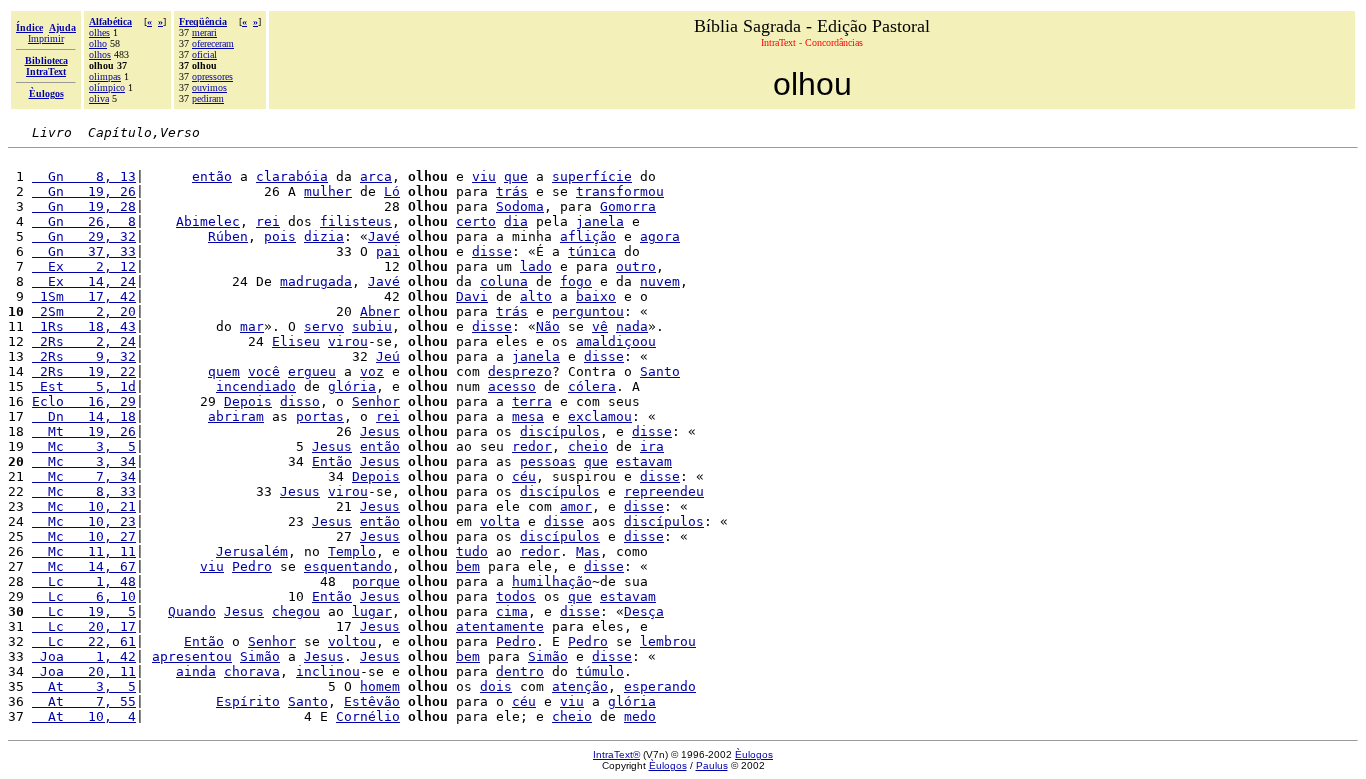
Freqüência (203, 21)
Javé (384, 236)
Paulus (712, 765)
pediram (208, 98)
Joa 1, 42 (84, 656)
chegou (296, 611)
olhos (100, 54)
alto (536, 296)
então (212, 176)
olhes (99, 32)
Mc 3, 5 (84, 446)
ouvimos (209, 87)
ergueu (312, 371)
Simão (260, 656)
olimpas (105, 76)
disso (300, 401)
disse (492, 251)
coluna (504, 281)
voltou (352, 641)
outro (636, 266)
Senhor (376, 401)
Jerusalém (252, 551)
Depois (248, 401)
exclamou (600, 416)
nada (632, 326)
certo (476, 221)
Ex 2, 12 (84, 266)
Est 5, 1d (84, 386)
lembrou (668, 641)
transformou (620, 191)
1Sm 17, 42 (84, 296)
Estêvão (372, 701)
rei (268, 221)
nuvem (660, 281)
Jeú (388, 356)
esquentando (348, 566)
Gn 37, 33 (84, 251)
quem (224, 371)
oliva (99, 98)
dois (496, 686)
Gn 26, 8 (84, 221)
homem (380, 686)
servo (324, 326)
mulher (328, 191)
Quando (192, 611)
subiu (372, 326)
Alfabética (110, 21)
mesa (528, 416)
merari (204, 32)
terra (532, 401)
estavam (644, 461)
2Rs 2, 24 (84, 341)
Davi (472, 296)
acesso (512, 386)
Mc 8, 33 (84, 491)
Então (332, 461)
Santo (660, 371)
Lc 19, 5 (84, 611)
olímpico (107, 87)
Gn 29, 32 (84, 236)
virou (348, 341)
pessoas (548, 461)
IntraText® (616, 754)
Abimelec (208, 221)
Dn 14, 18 (84, 416)
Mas (588, 551)
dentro (520, 671)
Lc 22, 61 (84, 641)
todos (516, 596)
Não (548, 326)
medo (640, 716)
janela (600, 221)
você (264, 371)
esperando (660, 686)
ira (652, 446)
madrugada (316, 281)
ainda (196, 671)
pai (388, 251)
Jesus (380, 431)
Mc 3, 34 (84, 461)
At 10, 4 (84, 716)
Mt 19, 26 (84, 431)
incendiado (256, 386)
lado (536, 266)
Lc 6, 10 (84, 596)
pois (280, 236)
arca (376, 176)
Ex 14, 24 (84, 281)
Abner (380, 311)
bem (468, 566)
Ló (392, 191)
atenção (580, 686)
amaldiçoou (616, 341)
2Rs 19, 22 (84, 371)
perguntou (588, 311)
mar (252, 326)
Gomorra (628, 206)
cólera (592, 386)
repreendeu (664, 491)
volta (500, 521)
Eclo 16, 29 (84, 401)
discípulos (560, 431)
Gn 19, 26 (84, 191)
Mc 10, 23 (84, 521)
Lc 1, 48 (84, 581)
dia (516, 221)
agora (660, 236)
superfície (592, 176)
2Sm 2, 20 (84, 311)
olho (98, 43)
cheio (588, 446)
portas (320, 416)
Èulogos (754, 754)
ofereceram (213, 43)
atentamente (500, 626)
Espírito (248, 701)
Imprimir (46, 38)
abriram (236, 416)
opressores (212, 76)
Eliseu (296, 341)
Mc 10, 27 (84, 536)
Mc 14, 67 (84, 566)
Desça (644, 611)
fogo (576, 281)
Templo (352, 551)
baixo (596, 296)
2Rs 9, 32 (84, 356)
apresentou (192, 656)
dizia (324, 236)
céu (524, 476)
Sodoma (520, 206)
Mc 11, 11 (84, 551)
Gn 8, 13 (84, 176)
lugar (372, 611)
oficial (204, 54)
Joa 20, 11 (84, 671)
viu (484, 176)
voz (372, 371)
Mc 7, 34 (84, 476)
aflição (588, 236)
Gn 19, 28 (84, 206)
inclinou (328, 671)
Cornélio (368, 716)
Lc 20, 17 (84, 626)
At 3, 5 (84, 686)
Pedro (252, 566)
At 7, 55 (84, 701)
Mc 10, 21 (84, 506)
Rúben (228, 236)
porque (376, 581)
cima (512, 611)
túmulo (600, 671)
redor (532, 446)
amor (576, 506)
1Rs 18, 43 (84, 326)
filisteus (356, 221)
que (516, 176)
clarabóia (292, 176)
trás (512, 191)
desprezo (520, 371)
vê (600, 326)
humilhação (552, 581)
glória (352, 386)
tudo (472, 551)
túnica (592, 251)
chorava (252, 671)
